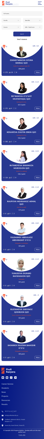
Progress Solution (19, 430)
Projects (5, 396)
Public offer (22, 435)
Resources (6, 400)
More (38, 72)
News (4, 392)
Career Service (7, 384)
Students (5, 388)
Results (5, 404)
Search (22, 34)
